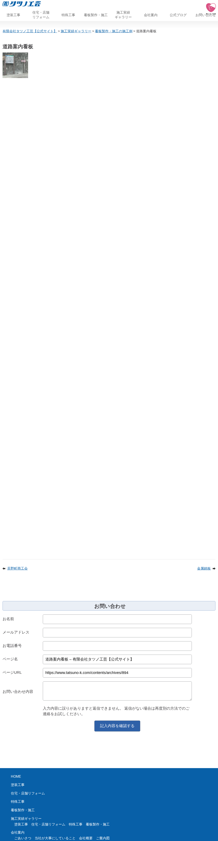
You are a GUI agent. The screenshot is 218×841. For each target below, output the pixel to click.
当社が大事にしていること (55, 838)
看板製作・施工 (96, 15)
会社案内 (151, 15)
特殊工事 (68, 15)
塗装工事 (13, 15)
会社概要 (86, 838)
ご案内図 (103, 838)
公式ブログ (178, 15)
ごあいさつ (22, 838)
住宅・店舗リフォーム (40, 15)
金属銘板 (204, 568)
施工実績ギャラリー (123, 15)
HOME (16, 776)
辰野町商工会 (17, 568)
